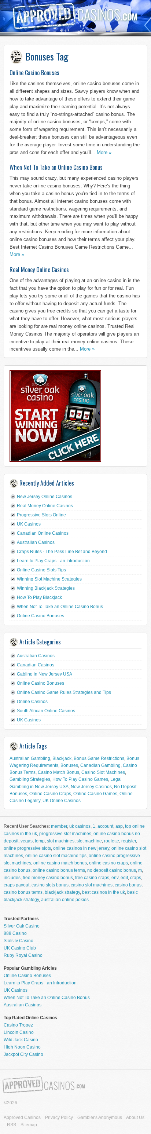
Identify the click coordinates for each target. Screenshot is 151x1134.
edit (124, 877)
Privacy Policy (59, 1117)
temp (40, 841)
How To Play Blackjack (39, 597)
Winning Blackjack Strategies (46, 588)
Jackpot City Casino (23, 1054)
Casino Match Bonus (58, 772)
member (59, 826)
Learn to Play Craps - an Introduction (53, 560)
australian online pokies (65, 899)
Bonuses (69, 765)
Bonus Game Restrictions (99, 758)
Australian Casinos (36, 542)
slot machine (89, 841)
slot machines (60, 841)
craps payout (16, 885)
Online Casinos (32, 701)
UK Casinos (29, 524)
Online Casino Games (95, 793)
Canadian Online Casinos (43, 533)
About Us (135, 1117)
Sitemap (29, 1124)
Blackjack (61, 758)
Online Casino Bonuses (34, 72)
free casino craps (92, 877)
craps (135, 877)
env (114, 877)
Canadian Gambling (100, 765)
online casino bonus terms (59, 870)
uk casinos (80, 826)
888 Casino (15, 933)
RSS (11, 1124)
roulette (111, 841)
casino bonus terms (23, 892)
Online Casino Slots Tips (41, 570)
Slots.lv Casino (18, 940)
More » (104, 152)
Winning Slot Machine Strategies (49, 579)
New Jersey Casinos (91, 786)
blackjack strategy (62, 892)
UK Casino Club (20, 948)
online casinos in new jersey (81, 848)
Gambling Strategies (30, 779)
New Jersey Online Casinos (44, 496)
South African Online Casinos (46, 710)
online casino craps (108, 863)
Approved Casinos (22, 1117)
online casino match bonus (60, 863)
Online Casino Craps (50, 793)
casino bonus (128, 885)
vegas (27, 841)
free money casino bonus (48, 877)
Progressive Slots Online (41, 514)
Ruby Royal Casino (23, 955)
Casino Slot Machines (103, 772)
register (128, 841)
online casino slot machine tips (55, 855)
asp (119, 826)
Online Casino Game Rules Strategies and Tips (64, 692)
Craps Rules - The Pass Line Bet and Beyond (62, 551)
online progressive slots (27, 848)
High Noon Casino (22, 1047)
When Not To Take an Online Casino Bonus (56, 167)
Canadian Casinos (35, 664)
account (105, 826)
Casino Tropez (18, 1025)
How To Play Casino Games (80, 779)
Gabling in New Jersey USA (44, 674)
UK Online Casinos (62, 800)
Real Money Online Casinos (39, 269)
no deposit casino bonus (111, 870)
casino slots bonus (50, 885)
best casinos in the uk (103, 892)
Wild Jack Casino (21, 1039)
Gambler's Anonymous (99, 1117)
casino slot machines (92, 885)
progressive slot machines (65, 833)
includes (12, 877)
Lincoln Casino (19, 1032)
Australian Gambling (30, 758)
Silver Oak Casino (22, 926)
